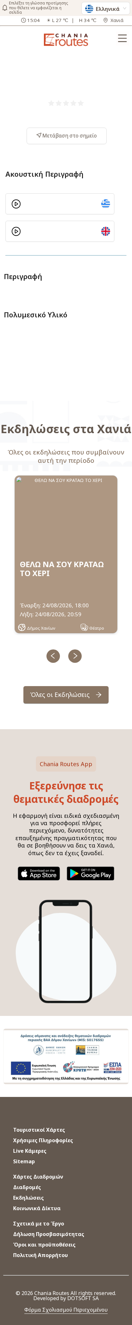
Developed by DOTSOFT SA (66, 1298)
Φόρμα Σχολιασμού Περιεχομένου (66, 1309)
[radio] (51, 103)
